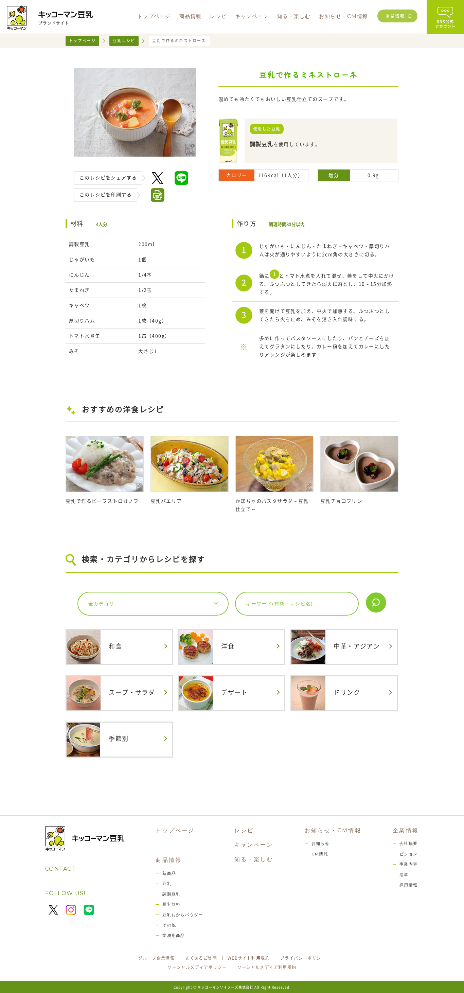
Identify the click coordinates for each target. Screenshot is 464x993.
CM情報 (319, 853)
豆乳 (166, 883)
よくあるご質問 (201, 958)
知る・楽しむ (253, 859)
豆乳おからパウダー (182, 914)
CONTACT (60, 869)
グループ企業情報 (156, 958)
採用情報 (408, 884)
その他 (169, 924)
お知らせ (320, 843)
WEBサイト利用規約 (249, 958)
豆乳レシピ (124, 40)
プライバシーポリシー (303, 958)
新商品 (169, 873)
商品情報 (169, 860)
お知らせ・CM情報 (333, 830)
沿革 (403, 874)
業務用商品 (173, 935)
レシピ (244, 830)
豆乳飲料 (171, 904)
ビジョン (408, 853)
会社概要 (408, 843)
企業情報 (395, 16)
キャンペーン (253, 844)
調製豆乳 (171, 894)
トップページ (82, 40)
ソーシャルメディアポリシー (197, 967)
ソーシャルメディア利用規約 (267, 967)
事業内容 (408, 864)
